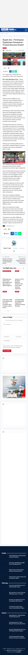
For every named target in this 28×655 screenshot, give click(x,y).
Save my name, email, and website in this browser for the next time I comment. (12, 346)
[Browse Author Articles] (14, 243)
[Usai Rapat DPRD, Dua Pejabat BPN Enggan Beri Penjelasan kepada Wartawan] (20, 294)
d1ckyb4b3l (18, 652)
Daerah (17, 271)
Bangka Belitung (7, 271)
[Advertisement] (14, 14)
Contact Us (14, 650)
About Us (9, 650)
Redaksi (20, 650)
